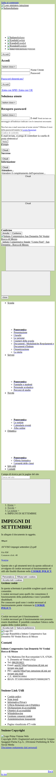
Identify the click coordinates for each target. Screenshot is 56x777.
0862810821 (18, 662)
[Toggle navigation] (25, 283)
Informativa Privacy (17, 702)
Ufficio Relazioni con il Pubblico (23, 705)
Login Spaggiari (29, 130)
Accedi (5, 54)
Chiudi (5, 150)
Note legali (12, 699)
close (4, 297)
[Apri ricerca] (30, 258)
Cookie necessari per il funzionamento (20, 616)
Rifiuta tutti (26, 577)
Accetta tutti (12, 580)
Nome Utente (37, 70)
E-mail (34, 118)
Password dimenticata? (12, 78)
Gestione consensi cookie (19, 716)
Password (35, 73)
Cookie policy (14, 696)
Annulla (5, 233)
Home (10, 505)
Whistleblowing (15, 713)
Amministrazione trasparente (21, 719)
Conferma (16, 233)
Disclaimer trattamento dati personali (19, 747)
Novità (10, 508)
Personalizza (8, 577)
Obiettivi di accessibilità (19, 710)
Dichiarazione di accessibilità (21, 707)
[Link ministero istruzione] (15, 5)
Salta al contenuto (10, 2)
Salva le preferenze (25, 628)
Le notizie (12, 510)
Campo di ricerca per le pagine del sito (20, 474)
